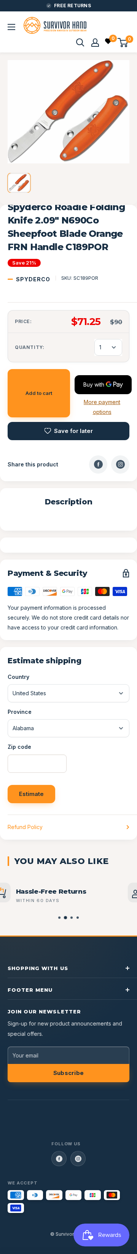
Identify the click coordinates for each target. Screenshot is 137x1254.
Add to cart (38, 393)
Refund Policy (25, 827)
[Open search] (80, 42)
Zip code (19, 747)
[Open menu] (11, 27)
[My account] (95, 42)
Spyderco (33, 279)
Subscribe (68, 1072)
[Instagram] (120, 464)
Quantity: (29, 347)
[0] (109, 42)
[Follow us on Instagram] (78, 1158)
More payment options (102, 407)
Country (18, 677)
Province (20, 712)
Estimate (31, 793)
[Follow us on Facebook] (59, 1158)
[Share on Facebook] (98, 464)
